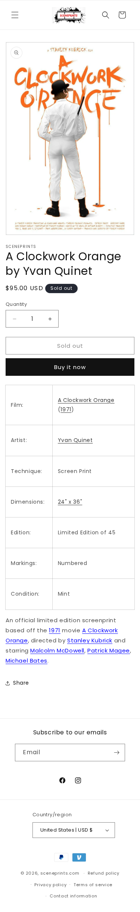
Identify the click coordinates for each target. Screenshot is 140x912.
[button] (15, 15)
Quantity (16, 304)
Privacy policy (50, 885)
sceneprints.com (60, 873)
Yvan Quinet (75, 440)
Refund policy (103, 873)
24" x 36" (70, 502)
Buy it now (70, 367)
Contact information (73, 896)
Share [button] (21, 683)
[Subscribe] (116, 752)
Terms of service (93, 885)
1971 (65, 409)
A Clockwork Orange (86, 400)
